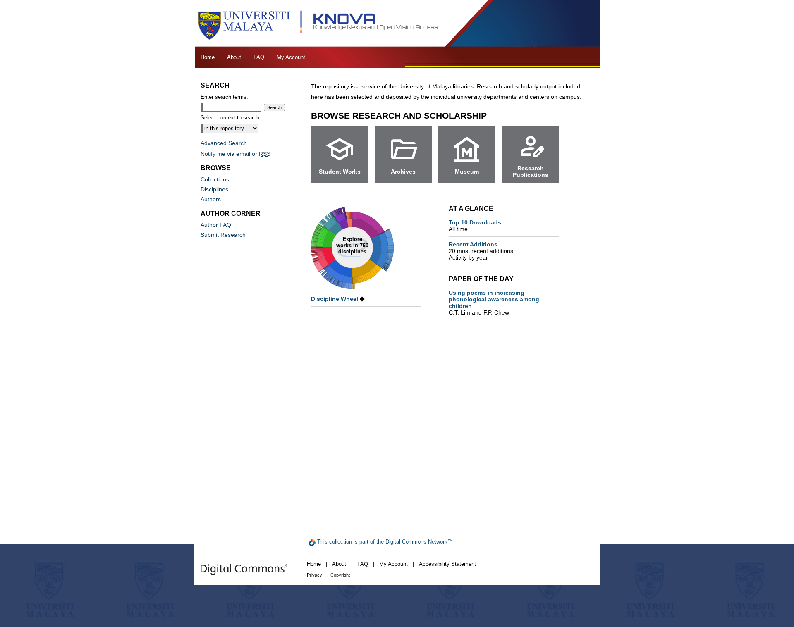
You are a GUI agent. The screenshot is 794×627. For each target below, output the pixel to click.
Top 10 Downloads (475, 225)
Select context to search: (231, 117)
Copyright (340, 574)
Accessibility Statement (447, 564)
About (339, 564)
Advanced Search (224, 143)
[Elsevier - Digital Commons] (244, 569)
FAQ (362, 564)
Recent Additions (481, 247)
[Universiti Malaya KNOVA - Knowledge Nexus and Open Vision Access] (397, 23)
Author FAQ (216, 225)
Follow (500, 115)
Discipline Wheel (335, 299)
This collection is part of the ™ (384, 542)
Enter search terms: (224, 97)
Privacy (314, 574)
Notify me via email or (235, 153)
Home (314, 564)
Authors (211, 199)
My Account (393, 564)
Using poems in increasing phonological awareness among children (494, 302)
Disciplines (214, 189)
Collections (215, 179)
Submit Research (223, 234)
